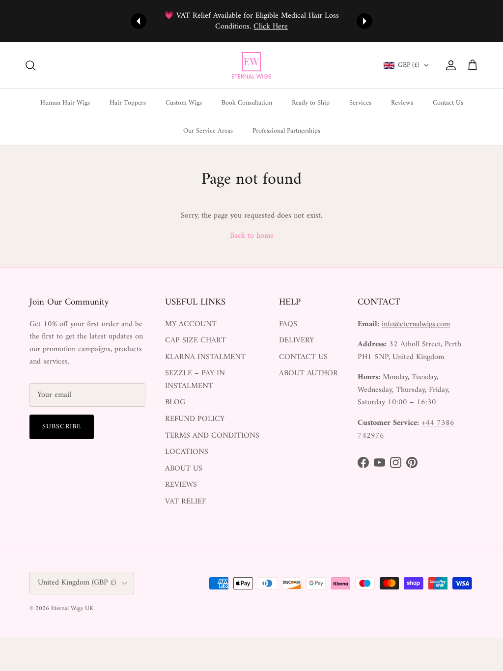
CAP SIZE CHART (195, 340)
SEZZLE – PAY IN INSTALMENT (195, 379)
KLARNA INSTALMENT (205, 357)
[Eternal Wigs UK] (251, 65)
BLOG (175, 402)
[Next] (364, 21)
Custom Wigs (184, 103)
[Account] (449, 65)
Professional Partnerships (286, 131)
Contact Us (448, 103)
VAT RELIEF (185, 501)
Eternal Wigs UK (72, 608)
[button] (406, 65)
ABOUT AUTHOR (308, 373)
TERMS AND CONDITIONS (212, 436)
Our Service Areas (208, 131)
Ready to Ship (311, 103)
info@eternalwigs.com (416, 324)
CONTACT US (303, 357)
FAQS (288, 324)
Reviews (402, 103)
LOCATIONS (186, 452)
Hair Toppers (128, 103)
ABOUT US (183, 468)
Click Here (270, 26)
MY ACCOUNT (191, 324)
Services (360, 103)
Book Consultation (247, 103)
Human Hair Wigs (65, 103)
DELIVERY (296, 340)
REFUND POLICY (194, 419)
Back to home (252, 236)
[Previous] (138, 21)
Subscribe (61, 426)
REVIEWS (181, 485)
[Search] (30, 65)
